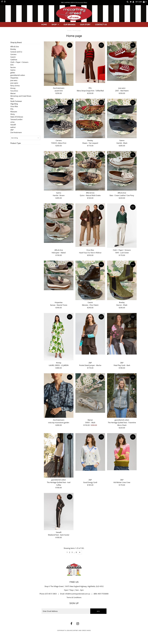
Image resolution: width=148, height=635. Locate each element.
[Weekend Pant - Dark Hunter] (58, 511)
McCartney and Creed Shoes (20, 96)
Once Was (14, 106)
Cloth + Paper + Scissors (19, 62)
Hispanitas (14, 78)
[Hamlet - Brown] (58, 171)
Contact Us (101, 24)
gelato (12, 72)
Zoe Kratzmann (16, 132)
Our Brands (69, 24)
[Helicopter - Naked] (58, 223)
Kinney (12, 88)
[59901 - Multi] (90, 393)
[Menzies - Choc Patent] (90, 280)
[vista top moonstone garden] (58, 395)
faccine (13, 67)
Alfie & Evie (14, 46)
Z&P (12, 130)
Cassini (13, 57)
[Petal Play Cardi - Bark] (122, 334)
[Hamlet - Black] (122, 118)
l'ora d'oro (14, 91)
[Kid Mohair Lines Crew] (122, 451)
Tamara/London (16, 119)
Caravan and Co (16, 52)
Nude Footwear (16, 101)
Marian (13, 93)
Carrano (13, 54)
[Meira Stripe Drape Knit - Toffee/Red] (90, 62)
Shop (54, 24)
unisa (12, 122)
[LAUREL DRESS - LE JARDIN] (58, 336)
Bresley (13, 49)
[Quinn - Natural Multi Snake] (90, 171)
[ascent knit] (58, 63)
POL (12, 109)
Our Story (85, 24)
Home (44, 24)
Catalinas (13, 59)
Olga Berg (14, 104)
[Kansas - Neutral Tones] (58, 275)
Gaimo (12, 70)
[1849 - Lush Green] (122, 225)
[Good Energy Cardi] (90, 452)
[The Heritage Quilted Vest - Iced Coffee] (58, 455)
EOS (11, 65)
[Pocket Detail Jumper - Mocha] (90, 334)
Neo (11, 98)
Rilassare (13, 111)
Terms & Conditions (74, 597)
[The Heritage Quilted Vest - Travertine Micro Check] (122, 395)
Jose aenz (13, 80)
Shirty (12, 114)
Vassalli (13, 124)
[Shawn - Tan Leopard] (90, 118)
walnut (12, 127)
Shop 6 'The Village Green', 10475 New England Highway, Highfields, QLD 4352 (74, 586)
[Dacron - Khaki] (122, 280)
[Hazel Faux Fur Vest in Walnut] (90, 225)
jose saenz (14, 83)
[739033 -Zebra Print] (58, 118)
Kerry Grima (15, 85)
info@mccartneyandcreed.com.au (77, 594)
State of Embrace (16, 117)
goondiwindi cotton (17, 75)
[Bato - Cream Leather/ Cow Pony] (122, 171)
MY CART (141, 2)
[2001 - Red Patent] (122, 61)
